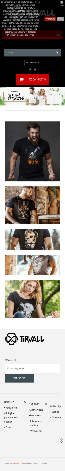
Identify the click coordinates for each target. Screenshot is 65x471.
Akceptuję (50, 19)
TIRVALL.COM (18, 464)
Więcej (60, 18)
